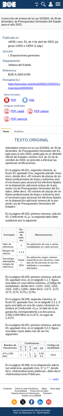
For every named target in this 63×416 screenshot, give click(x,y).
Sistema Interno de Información (25, 393)
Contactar (7, 388)
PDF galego (41, 111)
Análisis (19, 131)
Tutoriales (47, 393)
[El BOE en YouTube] (48, 404)
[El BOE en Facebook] (31, 404)
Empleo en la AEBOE (31, 396)
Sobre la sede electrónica (26, 388)
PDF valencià (19, 119)
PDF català (17, 111)
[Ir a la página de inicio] (9, 6)
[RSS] (14, 404)
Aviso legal (55, 388)
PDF (13, 100)
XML (32, 100)
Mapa (44, 388)
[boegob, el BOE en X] (23, 404)
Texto (6, 131)
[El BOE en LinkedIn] (40, 404)
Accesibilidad (21, 391)
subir (56, 379)
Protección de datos (39, 391)
